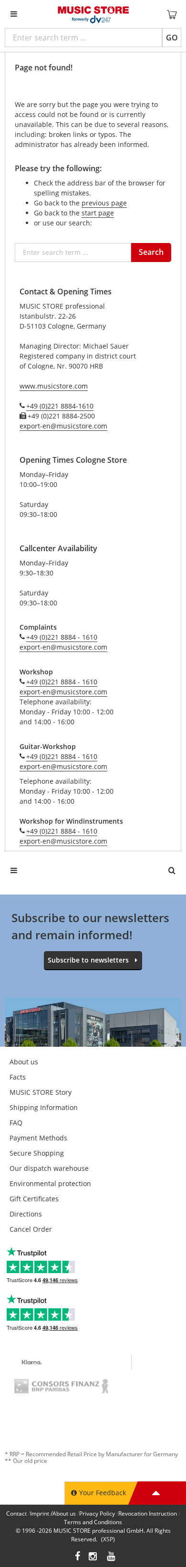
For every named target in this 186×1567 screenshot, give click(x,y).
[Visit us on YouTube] (111, 1557)
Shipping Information (44, 1107)
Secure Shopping (37, 1153)
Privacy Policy (97, 1513)
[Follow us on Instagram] (93, 1557)
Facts (18, 1076)
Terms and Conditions (93, 1522)
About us (24, 1061)
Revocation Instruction (147, 1513)
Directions (26, 1213)
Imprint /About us (53, 1513)
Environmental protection (50, 1183)
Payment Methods (38, 1137)
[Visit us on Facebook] (77, 1557)
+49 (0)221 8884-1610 (59, 405)
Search (151, 252)
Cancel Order (31, 1229)
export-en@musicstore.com (63, 425)
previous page (104, 202)
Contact (16, 1513)
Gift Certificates (34, 1198)
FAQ (16, 1122)
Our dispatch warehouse (49, 1168)
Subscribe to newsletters (88, 959)
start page (98, 212)
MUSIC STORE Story (41, 1092)
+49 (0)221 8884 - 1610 (61, 637)
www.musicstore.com (54, 385)
